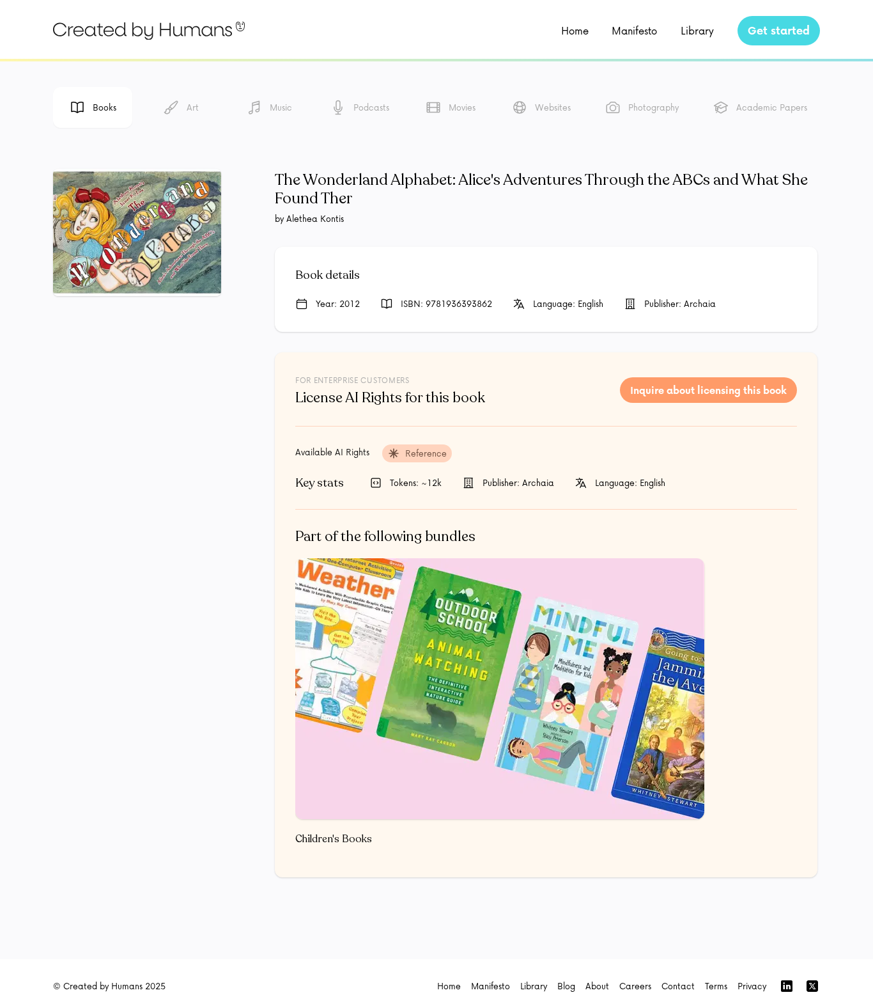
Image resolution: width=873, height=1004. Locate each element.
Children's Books (333, 839)
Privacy (752, 985)
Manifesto (634, 30)
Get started (779, 30)
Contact (678, 985)
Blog (566, 985)
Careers (635, 985)
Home (575, 30)
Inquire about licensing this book (708, 390)
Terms (716, 985)
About (597, 985)
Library (697, 30)
